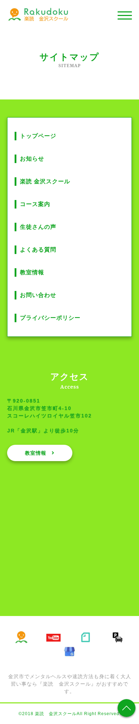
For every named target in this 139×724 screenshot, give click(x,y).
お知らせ (32, 159)
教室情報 (32, 272)
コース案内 (35, 204)
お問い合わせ (38, 295)
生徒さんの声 (38, 227)
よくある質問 (38, 250)
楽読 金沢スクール (45, 181)
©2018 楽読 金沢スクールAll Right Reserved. (70, 713)
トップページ (38, 136)
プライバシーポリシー (50, 318)
